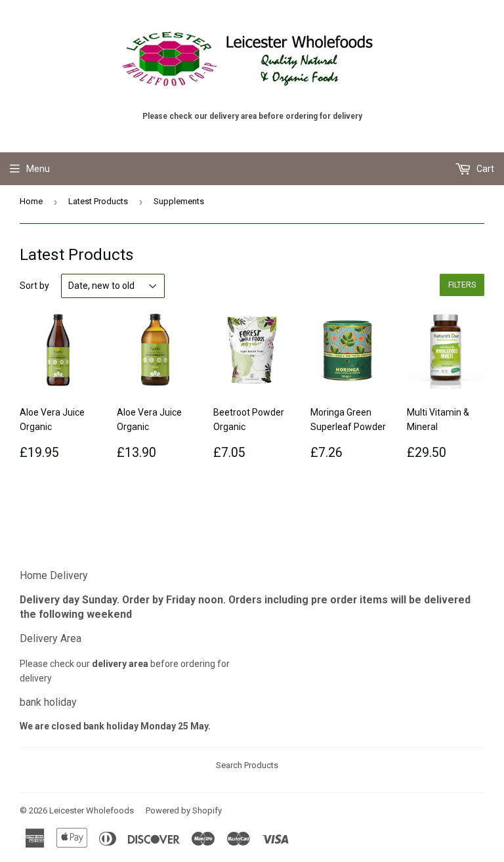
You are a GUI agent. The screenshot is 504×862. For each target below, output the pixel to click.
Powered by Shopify (184, 810)
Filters (462, 285)
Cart (484, 168)
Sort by (34, 285)
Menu (38, 168)
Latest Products (98, 201)
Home (31, 201)
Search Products (247, 765)
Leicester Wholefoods (91, 810)
